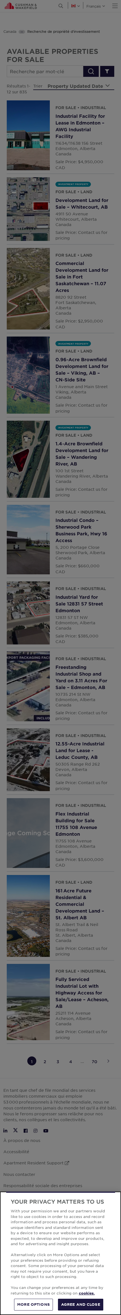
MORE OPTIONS (33, 1304)
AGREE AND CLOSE (80, 1304)
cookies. (87, 1293)
